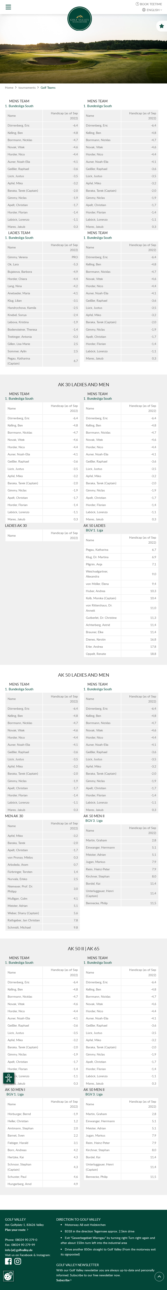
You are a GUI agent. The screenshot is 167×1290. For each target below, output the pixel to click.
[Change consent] (8, 1276)
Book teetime (149, 4)
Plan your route (16, 1230)
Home (9, 87)
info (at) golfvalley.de (18, 1250)
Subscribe (63, 1280)
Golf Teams (48, 87)
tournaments (27, 87)
